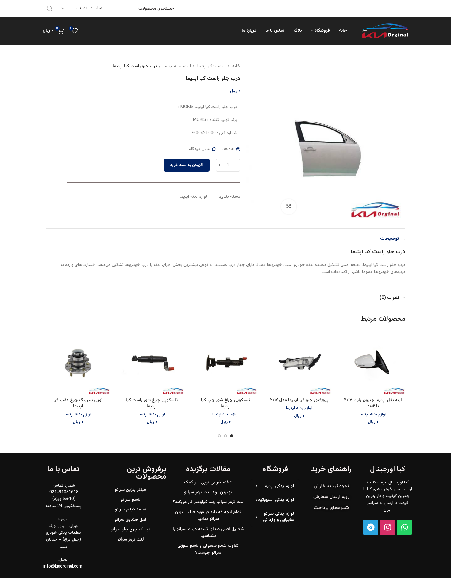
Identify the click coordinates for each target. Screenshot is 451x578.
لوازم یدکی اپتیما (211, 66)
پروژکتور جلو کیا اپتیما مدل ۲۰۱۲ (299, 400)
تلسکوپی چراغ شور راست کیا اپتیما (152, 403)
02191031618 (333, 8)
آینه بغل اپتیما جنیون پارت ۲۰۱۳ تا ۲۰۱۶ (373, 403)
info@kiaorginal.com (62, 566)
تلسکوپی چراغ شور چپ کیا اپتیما (225, 403)
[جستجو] (50, 9)
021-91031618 (63, 492)
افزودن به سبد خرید (186, 165)
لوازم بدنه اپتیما (176, 66)
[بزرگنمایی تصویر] (288, 206)
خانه (235, 66)
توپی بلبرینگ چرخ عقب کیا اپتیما (78, 403)
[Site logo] (385, 31)
